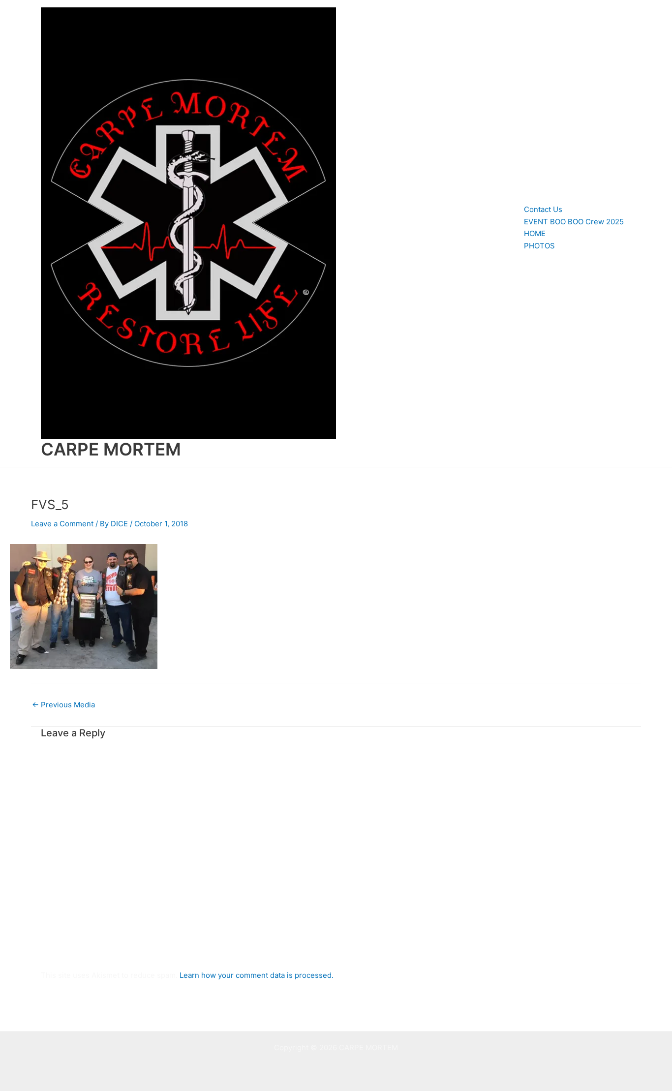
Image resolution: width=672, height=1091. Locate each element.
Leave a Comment (62, 523)
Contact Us (543, 209)
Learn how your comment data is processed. (257, 975)
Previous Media (63, 704)
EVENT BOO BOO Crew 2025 (574, 221)
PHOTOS (539, 245)
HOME (535, 233)
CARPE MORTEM (111, 449)
